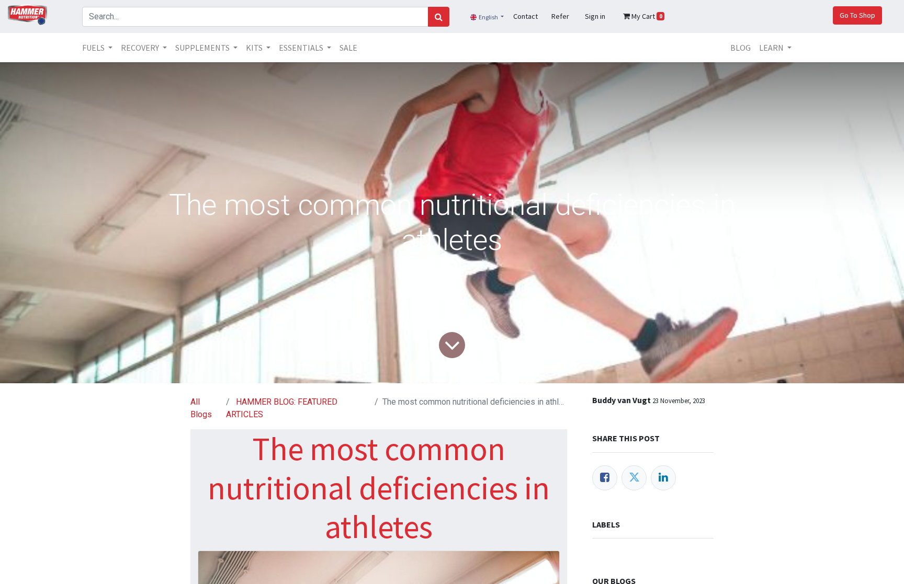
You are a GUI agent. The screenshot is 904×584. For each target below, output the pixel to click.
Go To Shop (857, 15)
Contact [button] (525, 16)
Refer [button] (560, 16)
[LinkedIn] (663, 477)
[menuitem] (348, 47)
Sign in (595, 16)
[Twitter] (634, 477)
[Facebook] (604, 477)
